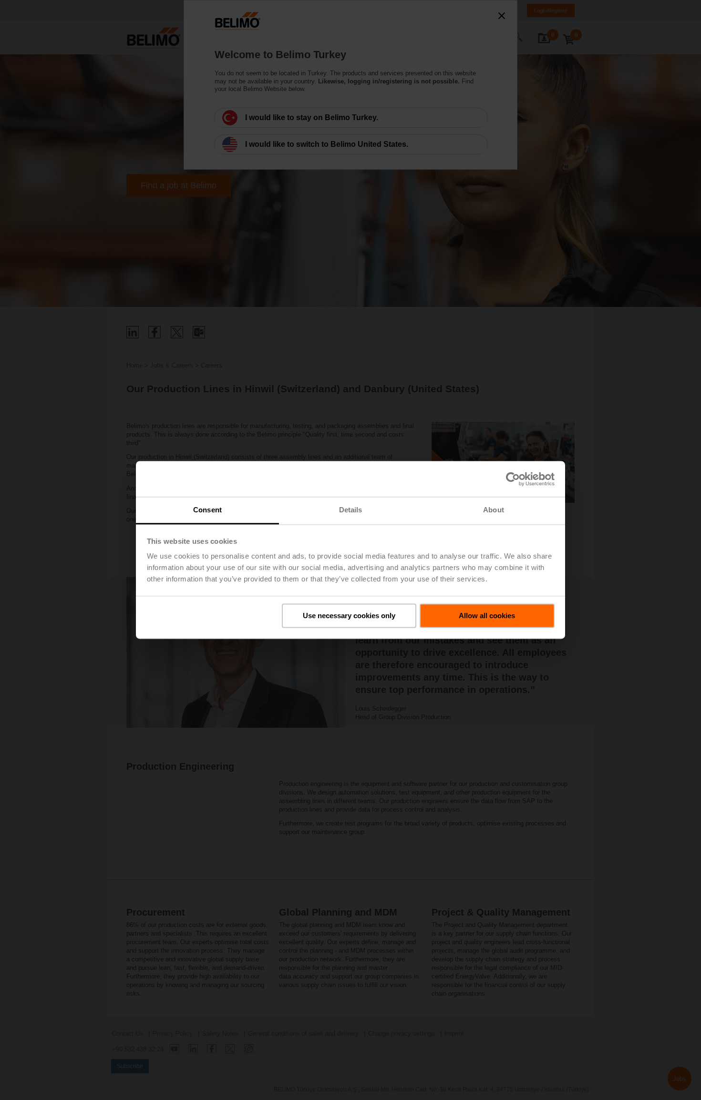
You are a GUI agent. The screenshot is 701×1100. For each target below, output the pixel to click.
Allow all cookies (487, 615)
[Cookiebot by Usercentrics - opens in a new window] (513, 479)
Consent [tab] (207, 510)
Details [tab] (350, 510)
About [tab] (493, 510)
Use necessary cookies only (349, 615)
